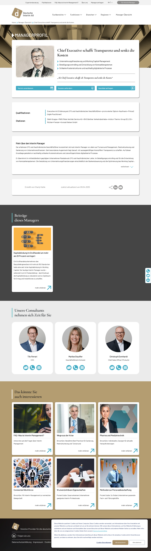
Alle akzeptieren (120, 542)
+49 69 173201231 (32, 367)
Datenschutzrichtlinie (100, 531)
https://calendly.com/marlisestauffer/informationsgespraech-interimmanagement (82, 367)
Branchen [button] (90, 15)
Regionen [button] (104, 15)
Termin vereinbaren (25, 88)
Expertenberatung (32, 2)
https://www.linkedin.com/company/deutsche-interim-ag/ (148, 280)
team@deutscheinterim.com (148, 275)
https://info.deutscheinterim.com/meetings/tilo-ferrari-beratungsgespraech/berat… (38, 367)
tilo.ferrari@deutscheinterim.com (25, 367)
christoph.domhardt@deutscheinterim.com (112, 367)
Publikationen (46, 2)
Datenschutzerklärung (22, 542)
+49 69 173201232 (118, 367)
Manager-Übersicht (124, 15)
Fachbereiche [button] (57, 15)
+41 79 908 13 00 (75, 367)
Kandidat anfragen (105, 88)
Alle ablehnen (137, 542)
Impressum (38, 542)
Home (14, 22)
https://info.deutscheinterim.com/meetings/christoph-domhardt (125, 367)
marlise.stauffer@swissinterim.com (68, 367)
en (112, 2)
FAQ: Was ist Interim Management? (66, 2)
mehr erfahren (40, 288)
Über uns (85, 2)
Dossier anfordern (65, 88)
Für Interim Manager (128, 2)
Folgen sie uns (24, 536)
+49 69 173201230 (148, 271)
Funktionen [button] (75, 15)
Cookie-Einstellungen (103, 542)
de (109, 2)
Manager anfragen (97, 2)
